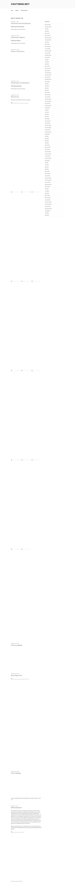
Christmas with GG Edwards (21, 23)
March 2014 (47, 92)
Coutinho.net (20, 4)
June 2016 (47, 42)
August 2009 (47, 210)
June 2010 (47, 191)
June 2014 (47, 85)
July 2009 (47, 212)
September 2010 (48, 184)
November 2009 (48, 204)
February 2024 (47, 24)
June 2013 (47, 112)
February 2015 (47, 68)
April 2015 (47, 64)
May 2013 (47, 114)
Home (12, 10)
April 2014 (47, 90)
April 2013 (47, 116)
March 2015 (47, 66)
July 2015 (47, 59)
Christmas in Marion (18, 37)
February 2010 (47, 197)
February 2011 (47, 173)
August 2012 (47, 134)
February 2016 (47, 46)
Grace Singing (16, 773)
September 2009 (48, 208)
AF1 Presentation (24, 10)
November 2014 (48, 74)
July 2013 (47, 110)
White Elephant (16, 808)
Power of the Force (17, 51)
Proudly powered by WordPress (16, 881)
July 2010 (47, 188)
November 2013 (48, 101)
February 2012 (47, 147)
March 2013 (47, 118)
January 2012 (47, 149)
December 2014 (48, 72)
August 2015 (47, 57)
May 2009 (47, 215)
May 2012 (47, 140)
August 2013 (47, 107)
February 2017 (47, 35)
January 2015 (47, 70)
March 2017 (47, 33)
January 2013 (47, 123)
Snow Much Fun (16, 675)
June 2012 (47, 138)
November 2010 (48, 180)
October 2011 (47, 156)
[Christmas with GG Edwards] (17, 26)
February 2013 (47, 120)
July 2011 (46, 162)
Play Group (15, 97)
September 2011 (48, 158)
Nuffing (16, 10)
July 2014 (47, 83)
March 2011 (47, 171)
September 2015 (48, 55)
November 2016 (48, 39)
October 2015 (47, 53)
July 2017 (46, 28)
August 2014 (47, 81)
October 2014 (47, 77)
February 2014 (47, 94)
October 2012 (47, 129)
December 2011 (48, 151)
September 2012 (48, 131)
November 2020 (48, 26)
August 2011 (47, 160)
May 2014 (47, 88)
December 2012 (48, 125)
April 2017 (47, 31)
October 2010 (47, 182)
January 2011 (47, 175)
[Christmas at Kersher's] (16, 85)
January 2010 (47, 199)
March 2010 (47, 195)
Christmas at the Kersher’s (20, 83)
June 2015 (47, 61)
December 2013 (48, 99)
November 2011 (48, 153)
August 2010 (47, 186)
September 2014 (48, 79)
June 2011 (47, 164)
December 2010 (48, 177)
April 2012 (47, 142)
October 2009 (47, 206)
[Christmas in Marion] (16, 40)
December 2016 (48, 37)
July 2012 (46, 136)
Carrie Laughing (16, 645)
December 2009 (48, 202)
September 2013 (48, 105)
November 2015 (48, 50)
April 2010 (47, 193)
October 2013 (47, 103)
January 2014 (47, 96)
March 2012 (47, 145)
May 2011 (47, 166)
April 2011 (47, 169)
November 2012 (48, 127)
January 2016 (47, 48)
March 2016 (47, 44)
